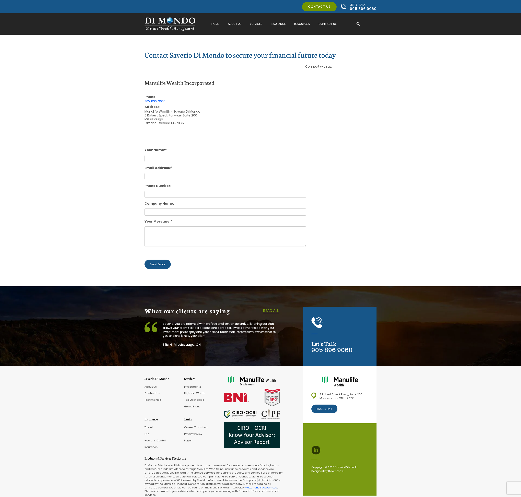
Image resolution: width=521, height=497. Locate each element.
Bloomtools (336, 471)
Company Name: (159, 203)
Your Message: (157, 221)
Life (146, 434)
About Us (234, 24)
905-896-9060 (154, 101)
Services (256, 24)
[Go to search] (358, 24)
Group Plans (192, 406)
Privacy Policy (193, 434)
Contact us (319, 6)
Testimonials (153, 400)
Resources (302, 24)
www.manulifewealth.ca (260, 487)
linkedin (308, 73)
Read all (271, 310)
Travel (148, 427)
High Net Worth (194, 393)
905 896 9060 (363, 7)
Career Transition (196, 427)
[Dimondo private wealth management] (169, 23)
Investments (192, 387)
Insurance (278, 24)
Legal (188, 440)
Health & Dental (155, 440)
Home (215, 24)
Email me (324, 408)
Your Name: (154, 150)
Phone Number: (157, 186)
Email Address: (157, 168)
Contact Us (328, 24)
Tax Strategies (194, 400)
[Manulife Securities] (340, 381)
